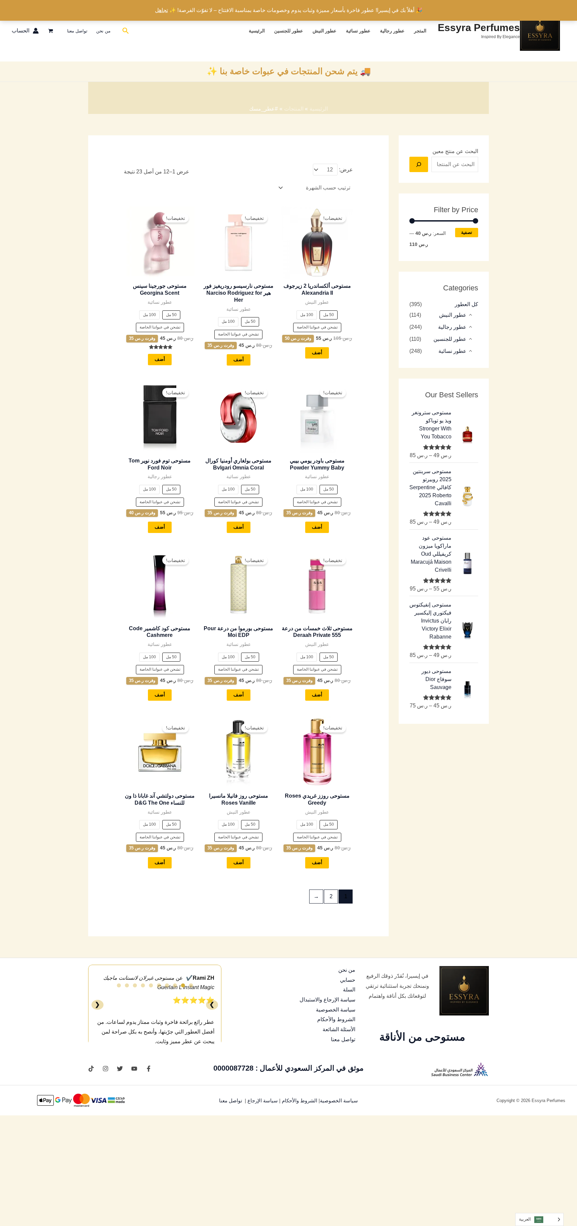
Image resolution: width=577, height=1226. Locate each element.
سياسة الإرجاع (263, 1100)
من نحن (103, 30)
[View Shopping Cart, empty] (50, 30)
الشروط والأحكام (336, 1019)
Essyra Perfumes (479, 27)
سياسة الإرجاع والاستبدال (327, 999)
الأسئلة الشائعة (339, 1029)
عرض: (346, 169)
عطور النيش (324, 30)
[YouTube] (134, 1069)
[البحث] (418, 164)
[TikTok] (91, 1069)
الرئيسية (257, 30)
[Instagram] (106, 1069)
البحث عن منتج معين (455, 151)
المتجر (420, 30)
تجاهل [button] (161, 10)
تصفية (466, 233)
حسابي (347, 980)
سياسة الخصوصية (335, 1009)
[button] (125, 31)
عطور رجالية (392, 30)
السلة (349, 989)
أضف (317, 353)
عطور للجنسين (288, 30)
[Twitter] (120, 1069)
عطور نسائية (358, 30)
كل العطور (466, 304)
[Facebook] (149, 1069)
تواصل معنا (77, 30)
